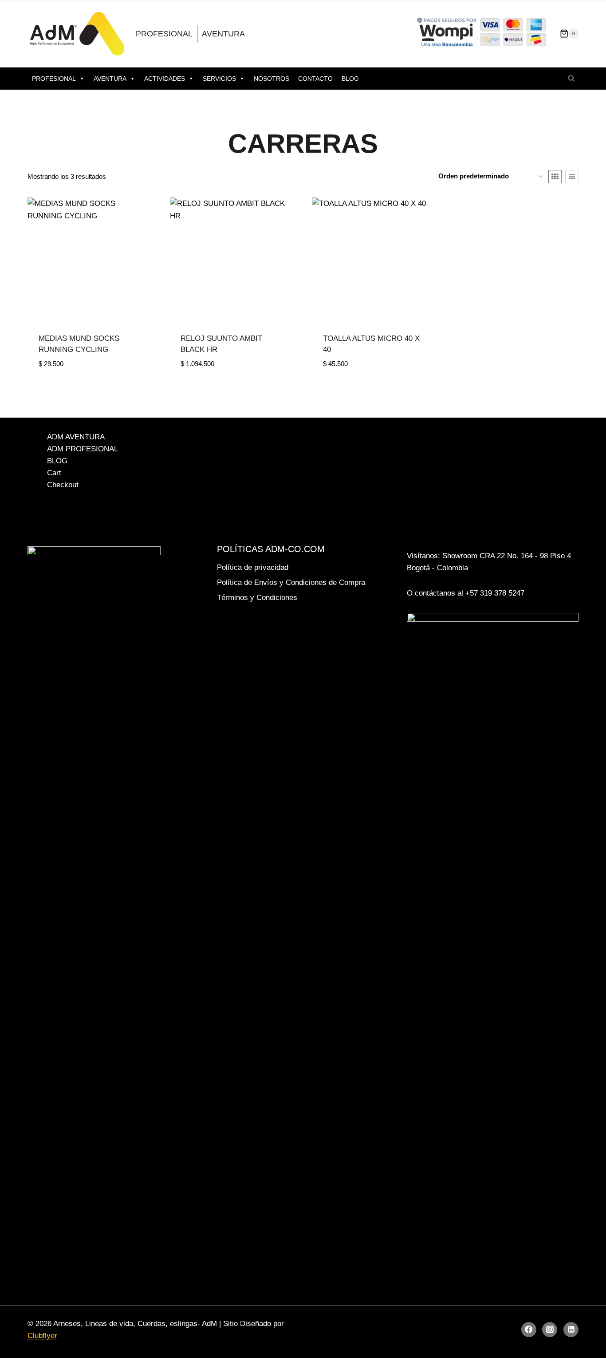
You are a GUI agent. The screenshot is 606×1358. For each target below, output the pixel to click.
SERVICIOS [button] (219, 78)
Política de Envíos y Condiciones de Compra (291, 582)
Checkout (63, 485)
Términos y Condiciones (257, 597)
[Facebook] (528, 1329)
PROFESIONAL (164, 33)
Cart (54, 473)
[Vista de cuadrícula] (555, 176)
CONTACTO (315, 78)
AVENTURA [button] (110, 78)
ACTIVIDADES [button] (164, 78)
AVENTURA (223, 33)
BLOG (350, 78)
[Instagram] (549, 1329)
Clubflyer (42, 1335)
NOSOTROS (271, 78)
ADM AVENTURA (76, 437)
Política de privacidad (252, 567)
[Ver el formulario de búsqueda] (571, 78)
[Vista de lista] (571, 176)
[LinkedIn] (570, 1329)
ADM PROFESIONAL (82, 449)
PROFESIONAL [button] (54, 78)
